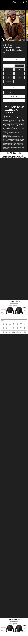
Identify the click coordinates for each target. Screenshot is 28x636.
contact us (18, 157)
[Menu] (1, 2)
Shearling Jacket (6, 116)
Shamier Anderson (6, 135)
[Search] (4, 2)
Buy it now (14, 100)
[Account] (23, 2)
